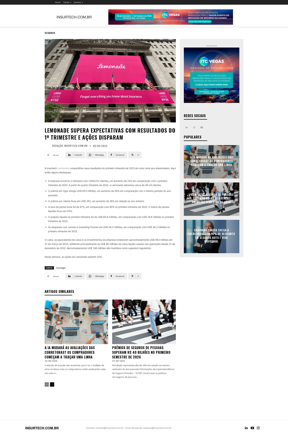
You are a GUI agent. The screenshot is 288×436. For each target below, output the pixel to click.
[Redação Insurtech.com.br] (48, 145)
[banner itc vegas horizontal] (170, 17)
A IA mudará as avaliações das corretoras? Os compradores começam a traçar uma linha (70, 352)
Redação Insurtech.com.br (70, 145)
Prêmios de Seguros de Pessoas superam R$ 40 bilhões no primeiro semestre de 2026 (141, 352)
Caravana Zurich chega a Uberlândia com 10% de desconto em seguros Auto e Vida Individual (211, 235)
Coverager (61, 268)
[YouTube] (252, 428)
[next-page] (52, 384)
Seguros (50, 33)
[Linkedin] (187, 127)
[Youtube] (202, 127)
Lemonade (63, 168)
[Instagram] (194, 127)
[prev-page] (47, 384)
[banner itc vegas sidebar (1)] (211, 75)
